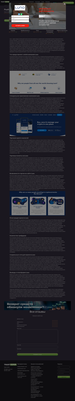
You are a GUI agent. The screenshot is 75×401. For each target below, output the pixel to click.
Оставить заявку (20, 25)
